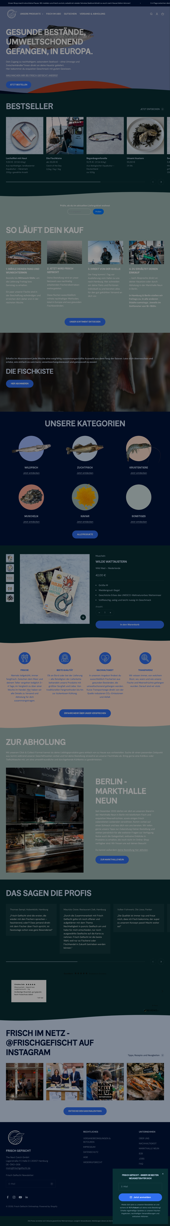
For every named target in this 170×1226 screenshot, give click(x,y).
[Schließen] (163, 1174)
